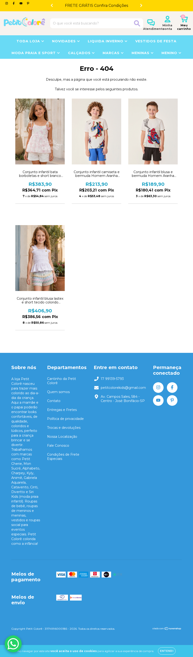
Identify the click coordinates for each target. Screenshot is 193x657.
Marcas (112, 53)
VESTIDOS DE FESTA (156, 41)
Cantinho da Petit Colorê (61, 381)
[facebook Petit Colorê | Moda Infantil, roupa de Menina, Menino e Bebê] (14, 3)
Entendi (166, 651)
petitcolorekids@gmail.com (123, 388)
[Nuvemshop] (167, 629)
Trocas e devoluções (63, 428)
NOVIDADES (64, 41)
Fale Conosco (58, 445)
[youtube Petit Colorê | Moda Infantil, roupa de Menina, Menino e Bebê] (21, 3)
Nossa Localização (62, 436)
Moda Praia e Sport (34, 53)
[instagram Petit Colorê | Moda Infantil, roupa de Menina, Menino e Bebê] (7, 3)
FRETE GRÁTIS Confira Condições (96, 5)
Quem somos (58, 392)
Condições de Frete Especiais (63, 456)
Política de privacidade (65, 419)
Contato (53, 401)
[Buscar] (137, 23)
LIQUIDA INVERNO (106, 41)
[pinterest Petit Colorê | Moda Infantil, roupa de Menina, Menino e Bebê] (28, 3)
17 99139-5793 (112, 379)
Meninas (141, 53)
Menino (169, 53)
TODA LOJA (28, 41)
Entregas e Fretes (62, 410)
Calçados (80, 53)
